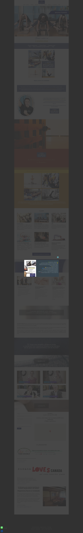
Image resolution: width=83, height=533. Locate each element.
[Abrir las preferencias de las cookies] (2, 531)
